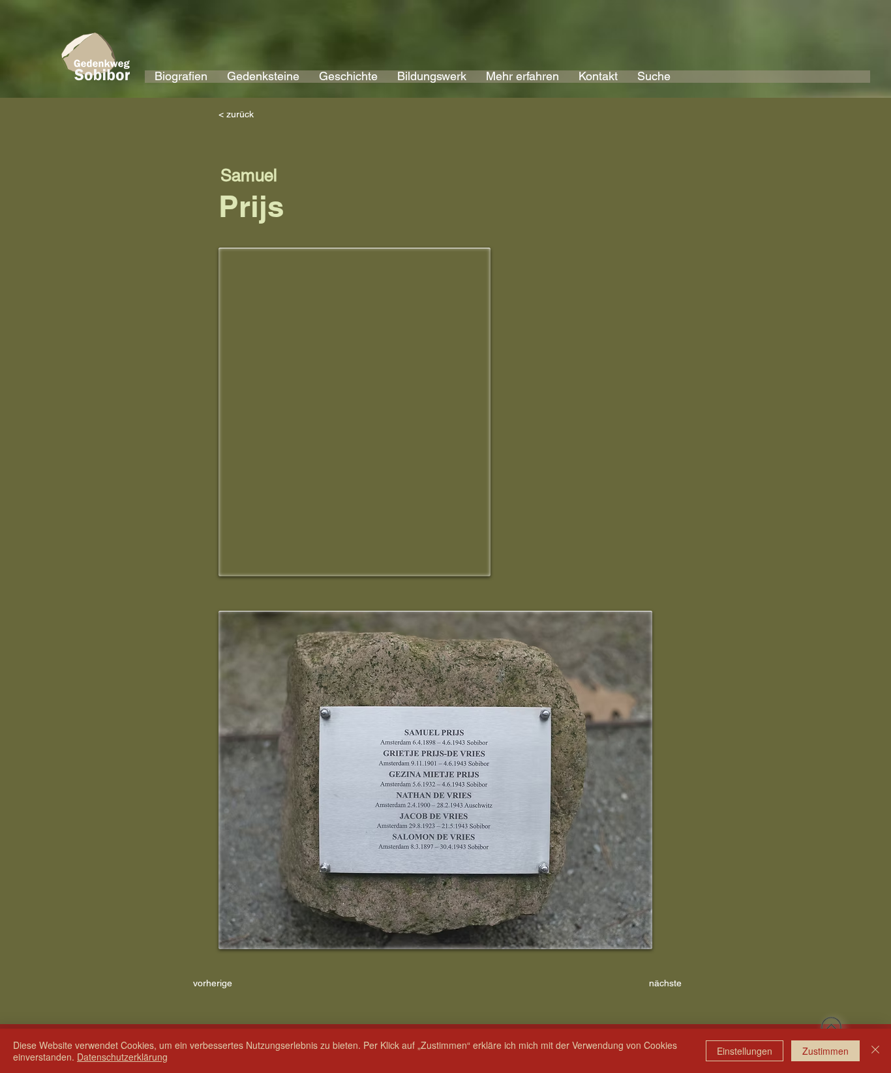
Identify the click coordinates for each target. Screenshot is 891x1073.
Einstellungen (744, 1050)
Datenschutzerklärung (122, 1056)
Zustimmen (825, 1050)
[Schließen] (875, 1051)
